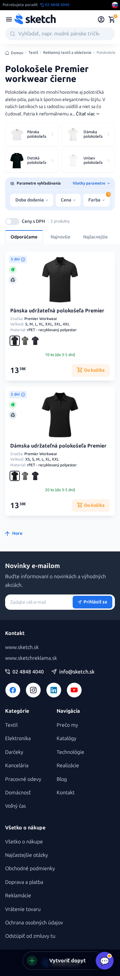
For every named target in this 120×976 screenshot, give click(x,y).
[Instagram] (33, 690)
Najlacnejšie (95, 237)
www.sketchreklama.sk (31, 658)
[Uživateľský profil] (101, 19)
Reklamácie (18, 895)
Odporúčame (24, 237)
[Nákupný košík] (111, 19)
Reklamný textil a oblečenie (67, 53)
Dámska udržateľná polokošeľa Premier (58, 446)
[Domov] (35, 19)
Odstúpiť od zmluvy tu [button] (30, 936)
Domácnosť (18, 793)
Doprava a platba (24, 882)
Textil (33, 53)
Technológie (70, 752)
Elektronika (18, 738)
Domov (17, 53)
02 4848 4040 (28, 672)
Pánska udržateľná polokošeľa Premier (57, 311)
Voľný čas (15, 806)
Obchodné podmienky (30, 868)
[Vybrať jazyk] (115, 5)
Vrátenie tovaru (23, 909)
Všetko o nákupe (24, 842)
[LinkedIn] (53, 690)
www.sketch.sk (22, 647)
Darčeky (14, 752)
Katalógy (66, 738)
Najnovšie (60, 237)
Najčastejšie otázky (26, 855)
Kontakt (66, 793)
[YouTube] (74, 690)
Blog (62, 779)
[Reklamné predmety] (9, 19)
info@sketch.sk (76, 672)
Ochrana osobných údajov (34, 923)
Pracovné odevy (23, 779)
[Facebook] (12, 690)
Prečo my (67, 725)
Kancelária (16, 765)
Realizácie (68, 765)
